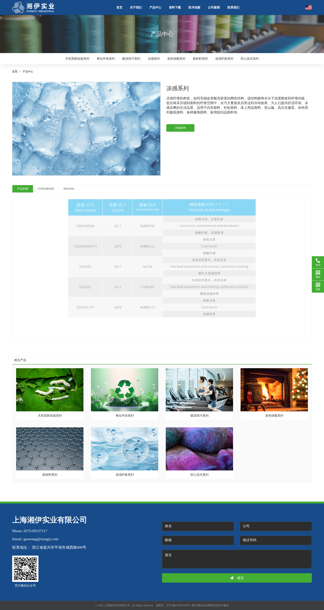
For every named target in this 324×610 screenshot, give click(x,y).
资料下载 (175, 7)
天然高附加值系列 (77, 58)
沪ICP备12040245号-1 (178, 605)
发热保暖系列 (176, 58)
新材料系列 (200, 58)
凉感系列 (154, 58)
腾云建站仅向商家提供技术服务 (210, 605)
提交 (240, 578)
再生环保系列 (106, 58)
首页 (119, 7)
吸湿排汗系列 (131, 58)
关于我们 (136, 7)
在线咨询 (180, 127)
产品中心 (155, 7)
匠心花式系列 (250, 58)
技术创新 (194, 7)
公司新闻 (214, 7)
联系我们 (233, 7)
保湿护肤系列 (224, 58)
